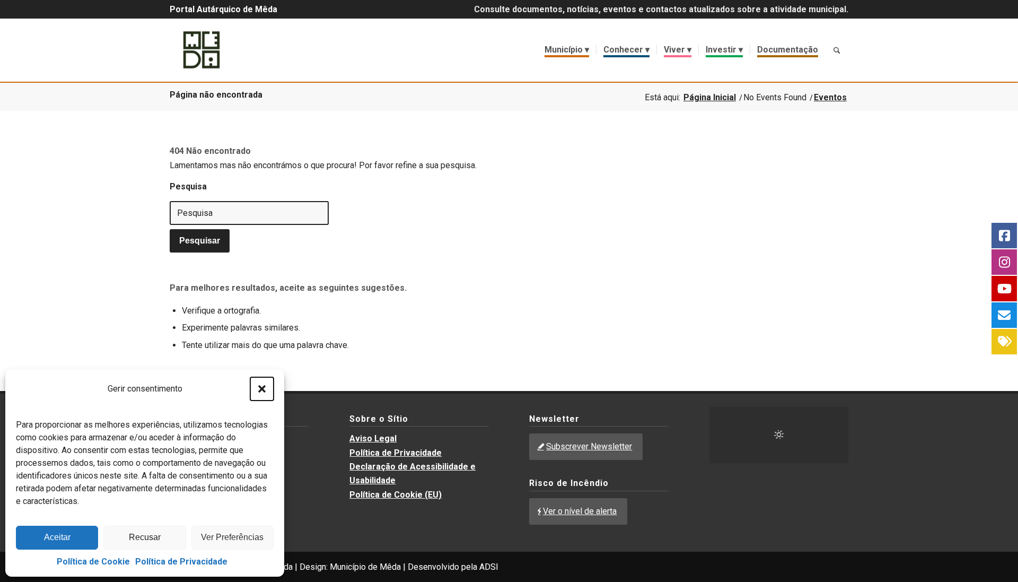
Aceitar (57, 537)
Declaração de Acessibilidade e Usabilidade (412, 473)
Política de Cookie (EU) (395, 495)
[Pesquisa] (836, 50)
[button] (262, 389)
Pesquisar (199, 240)
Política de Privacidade (181, 562)
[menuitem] (567, 50)
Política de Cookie (93, 562)
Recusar (145, 537)
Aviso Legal (373, 438)
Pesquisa (188, 186)
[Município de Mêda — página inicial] (201, 50)
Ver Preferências (232, 537)
